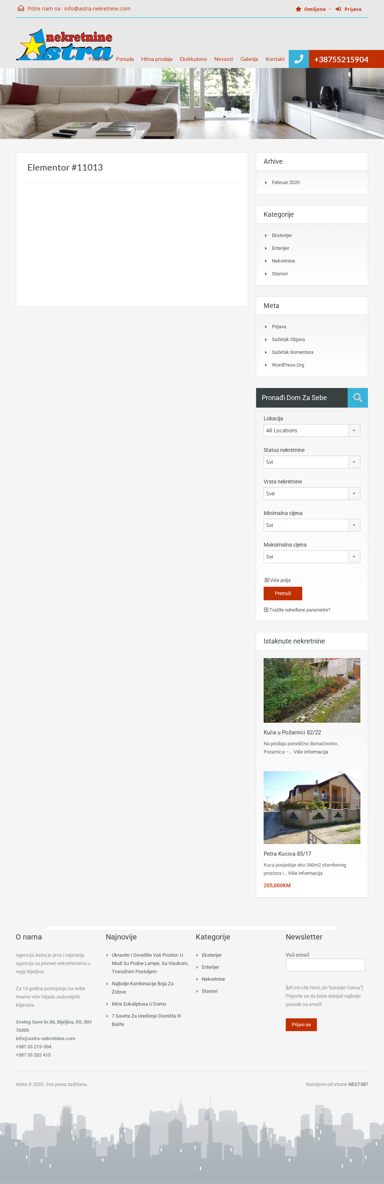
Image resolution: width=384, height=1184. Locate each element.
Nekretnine (283, 261)
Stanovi (280, 273)
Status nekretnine (284, 450)
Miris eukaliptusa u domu (139, 1004)
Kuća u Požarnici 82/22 (292, 732)
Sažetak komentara (293, 352)
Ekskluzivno (193, 59)
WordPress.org (288, 365)
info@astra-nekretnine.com (97, 8)
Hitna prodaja (156, 59)
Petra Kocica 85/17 (287, 853)
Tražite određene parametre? (299, 610)
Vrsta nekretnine (283, 482)
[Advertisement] (132, 244)
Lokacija (273, 418)
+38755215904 (341, 59)
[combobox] (312, 430)
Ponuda (125, 59)
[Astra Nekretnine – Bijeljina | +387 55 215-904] (64, 48)
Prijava (353, 9)
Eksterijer (282, 235)
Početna (98, 59)
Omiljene (315, 9)
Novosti (223, 59)
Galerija (249, 59)
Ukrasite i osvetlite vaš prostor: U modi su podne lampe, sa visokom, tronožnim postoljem (150, 963)
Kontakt (275, 59)
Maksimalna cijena (285, 545)
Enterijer (280, 248)
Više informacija (311, 752)
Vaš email (297, 955)
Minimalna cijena (283, 513)
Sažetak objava (288, 339)
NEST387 (358, 1084)
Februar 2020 (286, 182)
